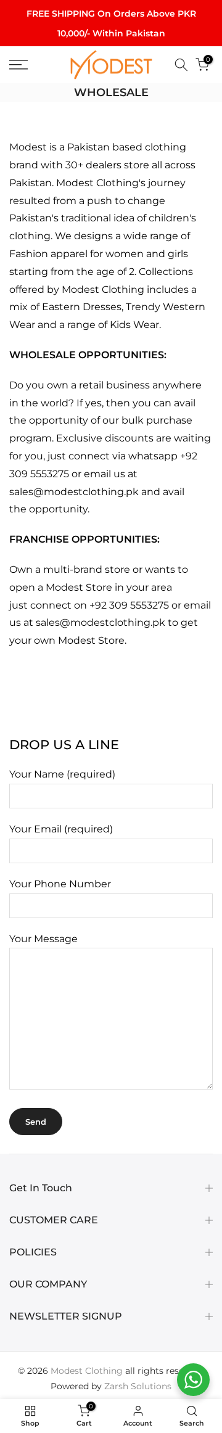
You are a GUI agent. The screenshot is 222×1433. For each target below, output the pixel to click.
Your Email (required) (61, 829)
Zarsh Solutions (137, 1386)
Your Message (43, 939)
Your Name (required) (62, 774)
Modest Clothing (87, 1370)
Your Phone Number (60, 884)
